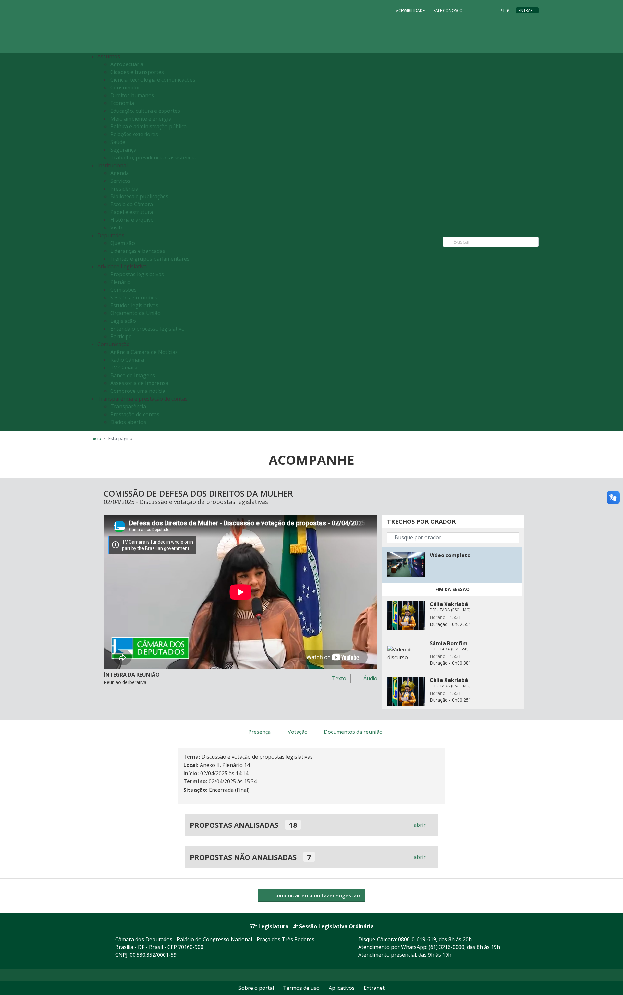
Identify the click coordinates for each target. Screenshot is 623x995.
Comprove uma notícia (137, 390)
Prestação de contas (134, 414)
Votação (298, 732)
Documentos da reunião (353, 732)
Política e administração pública (148, 126)
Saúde (117, 142)
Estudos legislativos (134, 305)
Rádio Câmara (127, 359)
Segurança (123, 149)
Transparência (128, 406)
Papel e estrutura (131, 212)
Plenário (120, 282)
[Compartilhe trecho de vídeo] (516, 555)
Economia (122, 103)
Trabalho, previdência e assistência (153, 157)
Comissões (123, 289)
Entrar (526, 10)
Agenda (119, 173)
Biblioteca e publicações (139, 196)
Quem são (122, 243)
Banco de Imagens (132, 375)
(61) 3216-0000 (446, 947)
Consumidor (125, 87)
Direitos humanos (132, 95)
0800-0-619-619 (417, 939)
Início (95, 438)
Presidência (124, 188)
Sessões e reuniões (133, 297)
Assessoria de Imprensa (139, 383)
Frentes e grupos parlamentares (149, 258)
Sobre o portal (256, 987)
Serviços (120, 180)
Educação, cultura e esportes (145, 110)
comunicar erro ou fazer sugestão (316, 895)
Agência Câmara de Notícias (144, 352)
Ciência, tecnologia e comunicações (152, 79)
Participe (121, 336)
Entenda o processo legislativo (147, 328)
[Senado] (488, 10)
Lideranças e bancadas (137, 250)
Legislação (123, 320)
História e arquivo (132, 219)
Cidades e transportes (137, 72)
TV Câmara (123, 367)
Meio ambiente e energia (140, 118)
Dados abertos (128, 422)
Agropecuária (126, 64)
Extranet (374, 987)
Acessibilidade (410, 10)
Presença (259, 732)
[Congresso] (475, 10)
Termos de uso (301, 987)
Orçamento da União (135, 313)
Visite (117, 227)
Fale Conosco (448, 10)
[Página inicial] (129, 26)
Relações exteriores (134, 134)
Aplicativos (342, 987)
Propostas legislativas (137, 274)
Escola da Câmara (131, 204)
